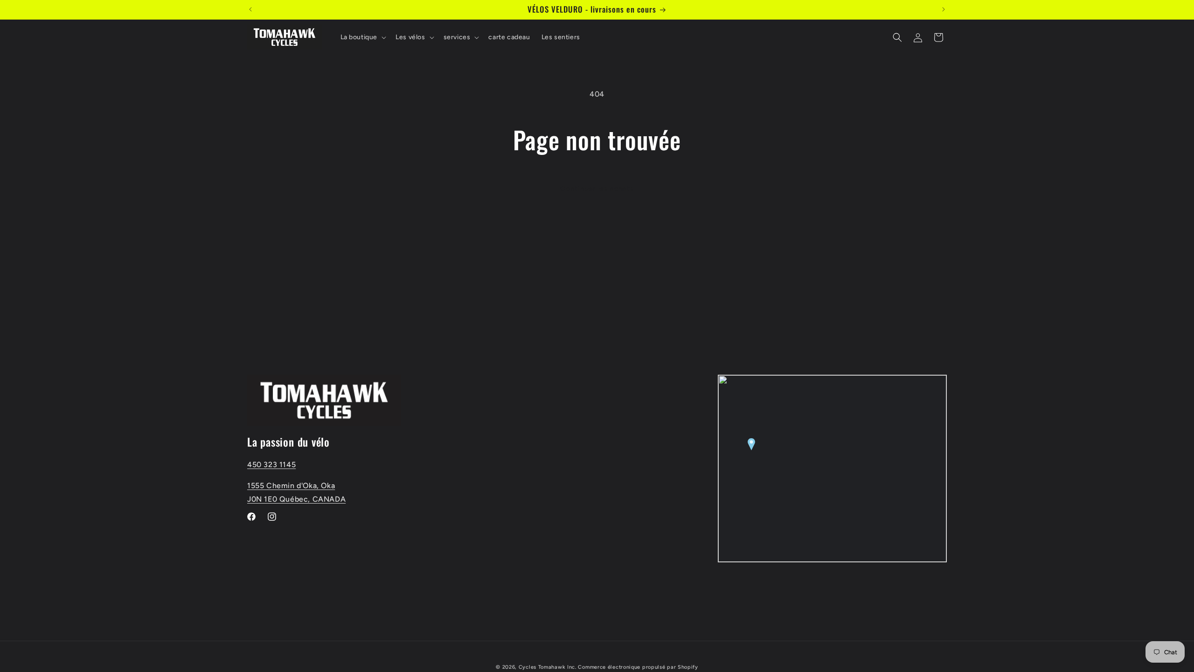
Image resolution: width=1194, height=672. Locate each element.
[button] (362, 37)
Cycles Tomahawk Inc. (547, 667)
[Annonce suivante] (943, 9)
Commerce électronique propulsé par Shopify (638, 667)
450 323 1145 (271, 464)
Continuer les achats (597, 188)
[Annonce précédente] (250, 9)
